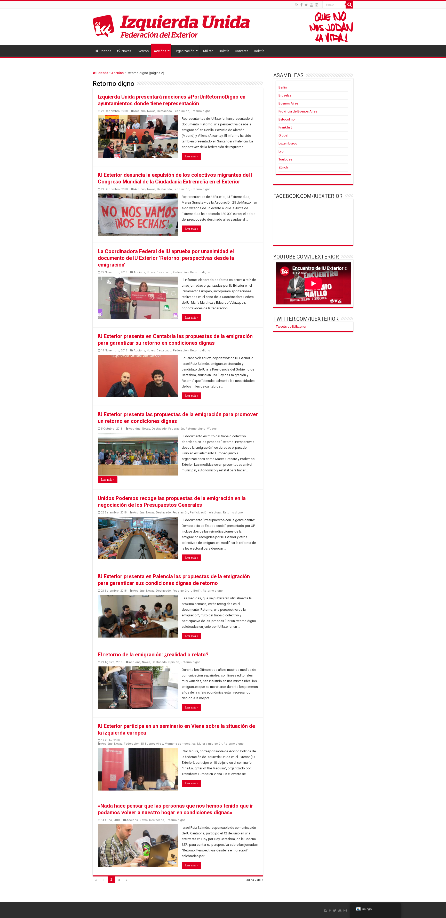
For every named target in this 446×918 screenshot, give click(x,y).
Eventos (143, 51)
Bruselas (284, 95)
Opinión (173, 662)
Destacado (164, 111)
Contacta (241, 51)
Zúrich (283, 167)
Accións (160, 51)
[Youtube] (311, 5)
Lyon (281, 151)
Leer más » (191, 156)
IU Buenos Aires (152, 743)
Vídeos (212, 428)
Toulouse (285, 159)
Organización (184, 51)
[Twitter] (306, 5)
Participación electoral (205, 512)
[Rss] (297, 5)
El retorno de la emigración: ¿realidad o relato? (153, 654)
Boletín (224, 51)
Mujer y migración (209, 743)
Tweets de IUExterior (291, 326)
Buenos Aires (288, 103)
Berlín (282, 87)
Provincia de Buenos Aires (297, 111)
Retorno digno (201, 111)
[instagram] (317, 5)
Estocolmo (286, 119)
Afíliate (208, 51)
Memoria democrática (180, 743)
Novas (126, 51)
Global (283, 135)
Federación (181, 111)
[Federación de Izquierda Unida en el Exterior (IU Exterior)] (223, 26)
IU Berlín (195, 590)
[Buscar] (349, 5)
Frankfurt (285, 127)
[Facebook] (301, 5)
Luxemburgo (287, 143)
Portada (105, 51)
